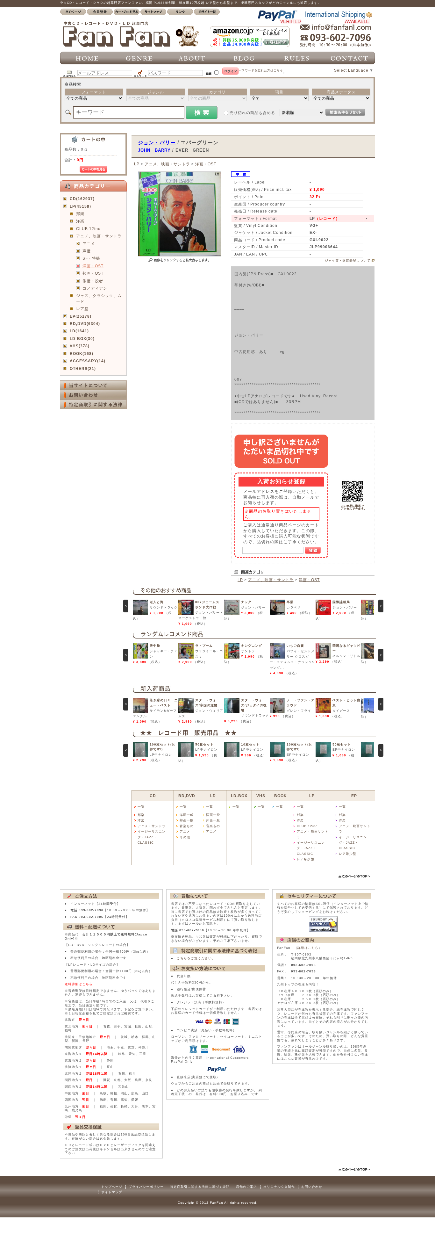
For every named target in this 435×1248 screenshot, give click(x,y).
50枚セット (204, 744)
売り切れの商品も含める (252, 113)
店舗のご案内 (246, 1186)
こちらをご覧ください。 (196, 958)
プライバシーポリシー (146, 1186)
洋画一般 (187, 815)
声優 (86, 251)
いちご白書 (295, 645)
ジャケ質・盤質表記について (347, 260)
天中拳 (155, 645)
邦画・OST (92, 273)
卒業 (290, 602)
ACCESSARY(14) (87, 361)
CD (153, 796)
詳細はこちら (307, 947)
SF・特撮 (91, 258)
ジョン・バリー (157, 142)
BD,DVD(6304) (85, 323)
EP (354, 796)
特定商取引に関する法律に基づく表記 (200, 1186)
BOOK (280, 796)
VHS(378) (79, 346)
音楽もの (187, 826)
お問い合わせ (311, 1186)
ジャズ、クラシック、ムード (99, 298)
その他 (185, 837)
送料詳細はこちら (79, 984)
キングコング (251, 645)
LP (136, 164)
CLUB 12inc (88, 229)
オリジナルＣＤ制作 (279, 1186)
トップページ (111, 1186)
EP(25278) (80, 316)
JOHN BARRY (154, 150)
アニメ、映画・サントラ (99, 236)
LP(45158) (80, 206)
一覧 (141, 806)
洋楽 (80, 221)
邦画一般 (187, 820)
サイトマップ (111, 1192)
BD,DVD (186, 796)
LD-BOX (239, 796)
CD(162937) (82, 199)
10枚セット (250, 744)
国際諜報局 (341, 602)
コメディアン (94, 288)
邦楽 (80, 214)
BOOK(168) (81, 353)
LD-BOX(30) (82, 338)
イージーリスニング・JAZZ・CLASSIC (152, 837)
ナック (246, 602)
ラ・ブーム (204, 645)
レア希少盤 (305, 859)
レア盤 (82, 309)
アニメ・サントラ (152, 826)
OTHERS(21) (83, 368)
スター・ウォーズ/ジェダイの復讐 (254, 705)
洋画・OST (92, 266)
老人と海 (157, 602)
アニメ (88, 244)
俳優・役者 (92, 281)
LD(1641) (79, 331)
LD (213, 796)
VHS (260, 796)
